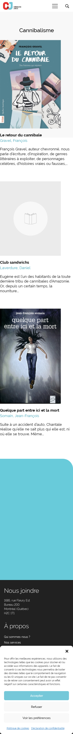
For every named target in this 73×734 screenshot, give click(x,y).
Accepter (36, 696)
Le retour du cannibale (21, 135)
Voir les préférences (36, 718)
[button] (67, 651)
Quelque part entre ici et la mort (29, 410)
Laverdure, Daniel (15, 268)
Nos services (12, 642)
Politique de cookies (18, 728)
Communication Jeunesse (12, 6)
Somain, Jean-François (19, 416)
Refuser (36, 707)
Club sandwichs (14, 262)
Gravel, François (13, 140)
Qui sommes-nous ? (17, 636)
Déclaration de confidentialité (47, 728)
